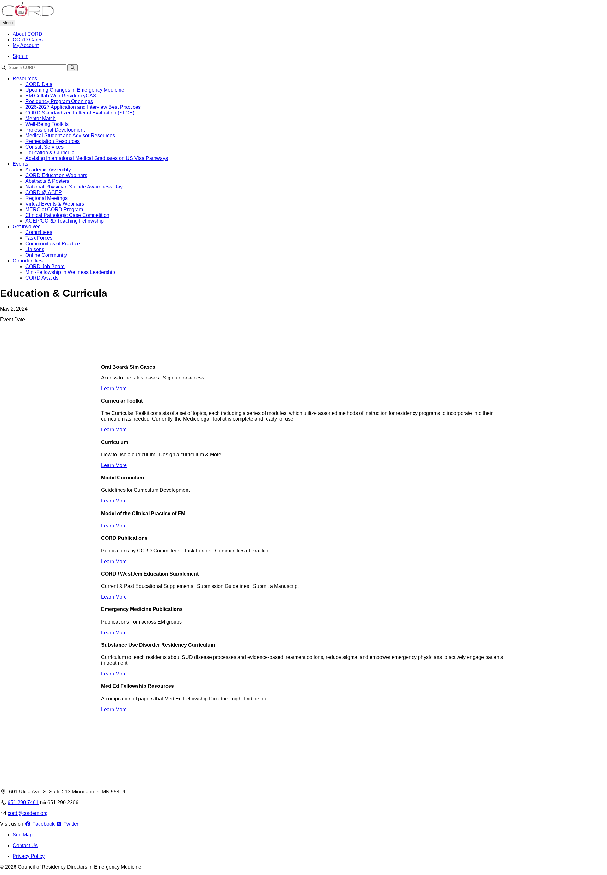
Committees (38, 232)
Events (20, 164)
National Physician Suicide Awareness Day (74, 186)
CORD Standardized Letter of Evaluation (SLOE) (79, 112)
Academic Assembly (48, 169)
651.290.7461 (23, 802)
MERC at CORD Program (54, 209)
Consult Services (44, 147)
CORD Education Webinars (56, 175)
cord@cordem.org (28, 813)
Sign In (20, 56)
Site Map (23, 834)
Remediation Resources (52, 141)
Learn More (114, 388)
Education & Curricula (50, 152)
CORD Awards (41, 277)
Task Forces (38, 238)
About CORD (27, 34)
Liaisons (34, 249)
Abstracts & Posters (47, 181)
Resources (25, 78)
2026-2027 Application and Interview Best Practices (83, 107)
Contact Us (25, 845)
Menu (8, 23)
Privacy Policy (29, 856)
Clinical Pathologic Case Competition (67, 215)
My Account (26, 45)
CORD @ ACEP (43, 192)
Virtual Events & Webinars (54, 203)
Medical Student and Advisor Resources (70, 135)
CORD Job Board (45, 266)
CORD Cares (28, 39)
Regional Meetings (46, 198)
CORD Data (38, 84)
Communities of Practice (52, 243)
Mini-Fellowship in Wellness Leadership (70, 272)
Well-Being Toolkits (47, 124)
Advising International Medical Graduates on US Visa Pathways (96, 158)
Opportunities (28, 260)
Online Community (46, 255)
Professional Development (55, 129)
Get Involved (27, 226)
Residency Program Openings (59, 101)
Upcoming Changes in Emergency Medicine (74, 90)
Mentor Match (40, 118)
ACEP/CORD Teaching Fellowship (64, 221)
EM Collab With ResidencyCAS (60, 95)
